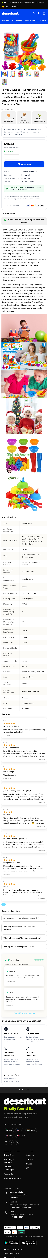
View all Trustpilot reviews (24, 1013)
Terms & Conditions (14, 1249)
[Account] (39, 13)
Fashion (43, 20)
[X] (11, 1142)
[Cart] (44, 13)
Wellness (5, 20)
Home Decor (17, 20)
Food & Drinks (30, 20)
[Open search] (33, 13)
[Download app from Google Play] (12, 1243)
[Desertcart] (10, 13)
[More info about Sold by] (36, 171)
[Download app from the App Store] (29, 1243)
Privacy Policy (11, 1253)
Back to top (24, 1090)
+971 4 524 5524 (16, 1217)
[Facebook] (17, 1142)
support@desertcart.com (20, 1207)
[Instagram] (6, 1142)
